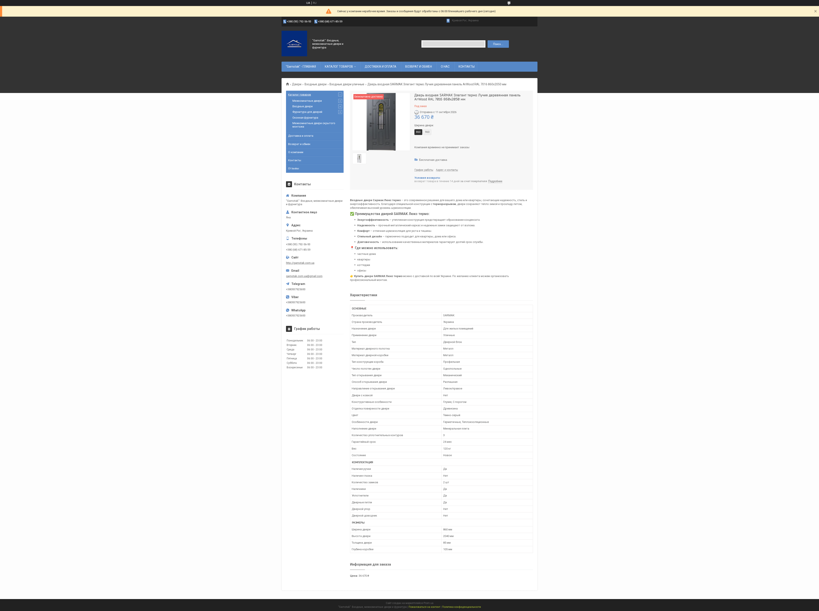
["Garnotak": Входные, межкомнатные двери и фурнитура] (294, 43)
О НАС (445, 66)
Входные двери (316, 84)
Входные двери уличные (347, 84)
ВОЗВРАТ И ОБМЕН (418, 66)
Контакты (294, 160)
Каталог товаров (299, 94)
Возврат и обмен (299, 144)
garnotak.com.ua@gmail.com (304, 276)
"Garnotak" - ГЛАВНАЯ (301, 66)
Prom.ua (428, 603)
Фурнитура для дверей (307, 111)
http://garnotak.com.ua (300, 262)
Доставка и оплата (300, 135)
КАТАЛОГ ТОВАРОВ (339, 66)
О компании (295, 152)
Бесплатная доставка (433, 159)
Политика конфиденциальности (461, 606)
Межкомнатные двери (307, 100)
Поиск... (498, 44)
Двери (296, 84)
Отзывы (293, 168)
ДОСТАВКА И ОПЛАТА (380, 66)
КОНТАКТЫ (467, 66)
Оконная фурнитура (305, 117)
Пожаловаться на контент (424, 606)
